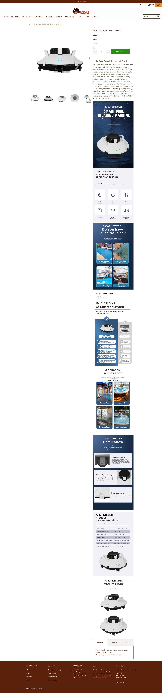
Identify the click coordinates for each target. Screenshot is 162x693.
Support (114, 642)
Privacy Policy (52, 673)
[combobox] (151, 16)
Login (152, 5)
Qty (94, 48)
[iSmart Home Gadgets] (81, 11)
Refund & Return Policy (54, 670)
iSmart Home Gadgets (36, 689)
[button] (6, 16)
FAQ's (27, 670)
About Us (28, 673)
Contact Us (29, 676)
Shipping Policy (52, 676)
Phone (127, 642)
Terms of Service (52, 680)
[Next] (89, 58)
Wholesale (100, 642)
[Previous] (29, 58)
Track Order (29, 680)
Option (95, 39)
